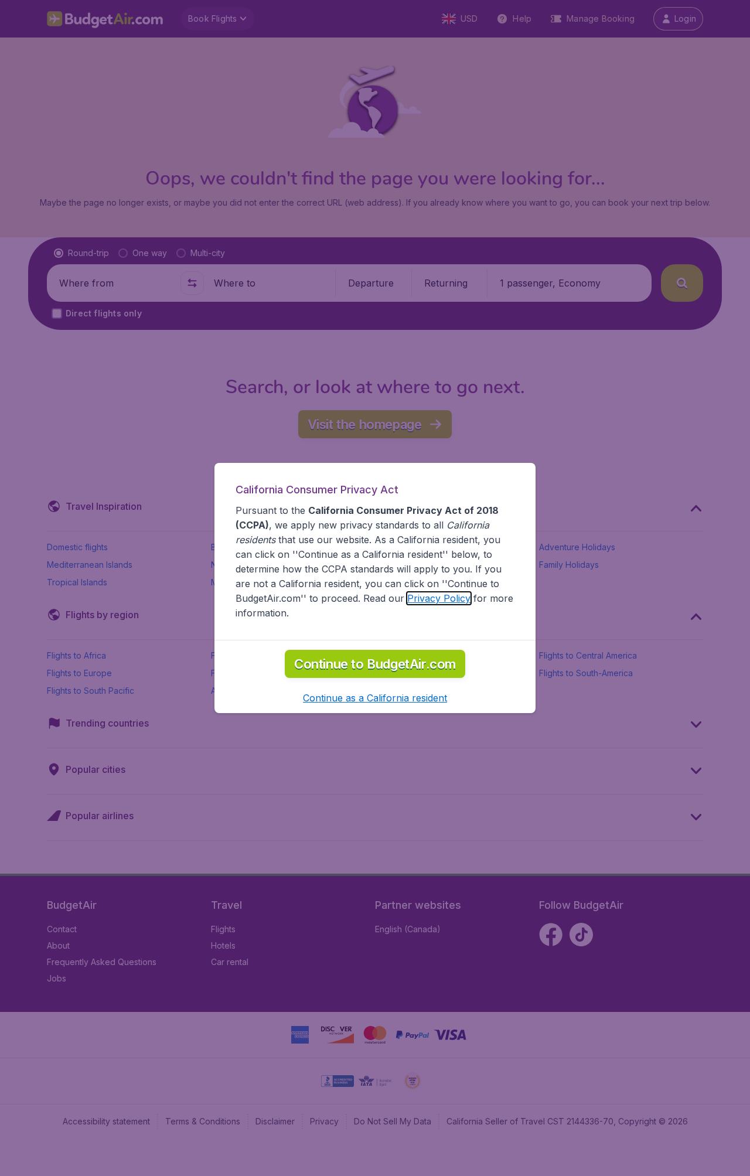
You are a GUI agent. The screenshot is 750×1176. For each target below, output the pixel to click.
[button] (375, 698)
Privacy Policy (439, 598)
